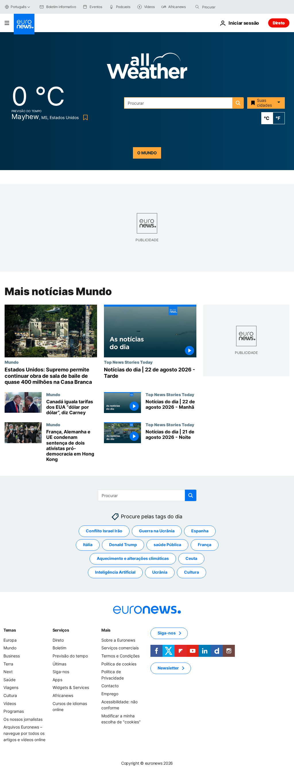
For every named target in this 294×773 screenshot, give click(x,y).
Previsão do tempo (70, 655)
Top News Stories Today (128, 362)
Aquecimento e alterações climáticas (133, 558)
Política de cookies (118, 663)
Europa (10, 640)
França (204, 544)
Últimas (59, 663)
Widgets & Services (71, 687)
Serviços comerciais (120, 648)
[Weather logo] (147, 68)
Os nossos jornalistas (22, 719)
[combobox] (226, 6)
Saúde (9, 679)
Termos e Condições (120, 655)
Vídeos (9, 703)
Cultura (191, 572)
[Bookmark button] (84, 117)
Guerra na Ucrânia (157, 531)
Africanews (63, 695)
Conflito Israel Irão (104, 531)
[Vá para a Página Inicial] (24, 24)
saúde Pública (167, 544)
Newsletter (168, 668)
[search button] (197, 6)
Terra (8, 663)
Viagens (10, 687)
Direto (279, 22)
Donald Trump (123, 544)
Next (8, 671)
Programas (13, 711)
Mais (106, 630)
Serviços (61, 630)
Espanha (199, 531)
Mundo (12, 362)
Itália (87, 544)
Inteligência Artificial (115, 572)
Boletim (59, 648)
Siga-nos (61, 671)
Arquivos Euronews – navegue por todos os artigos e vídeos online (24, 733)
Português (18, 7)
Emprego (109, 693)
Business (11, 655)
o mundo (147, 152)
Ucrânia (159, 572)
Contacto (110, 686)
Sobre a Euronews (118, 640)
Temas (9, 630)
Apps (57, 679)
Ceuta (191, 558)
